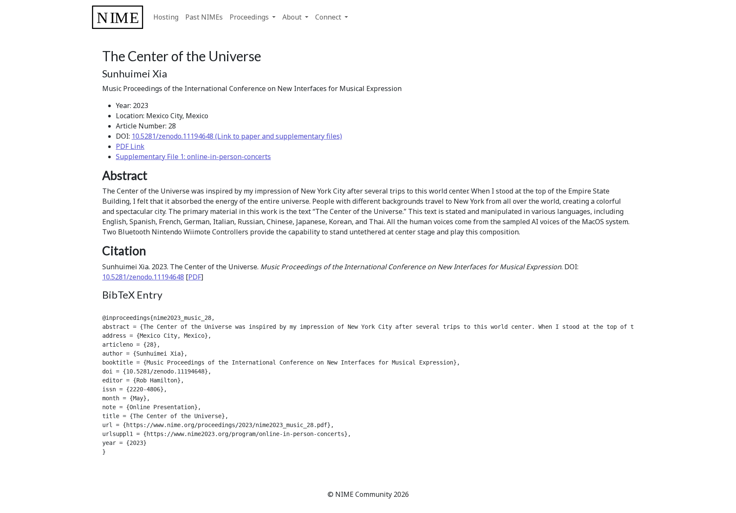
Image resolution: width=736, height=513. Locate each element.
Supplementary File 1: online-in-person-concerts (193, 156)
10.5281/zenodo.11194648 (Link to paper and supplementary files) (237, 136)
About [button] (292, 17)
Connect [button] (329, 17)
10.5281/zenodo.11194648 (143, 277)
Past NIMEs (204, 17)
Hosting (165, 17)
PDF (194, 277)
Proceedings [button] (250, 17)
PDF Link (130, 146)
